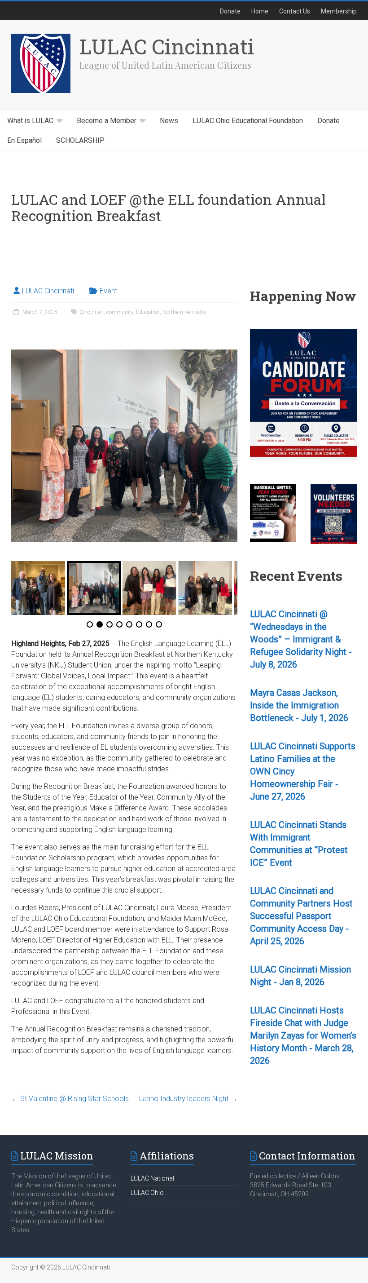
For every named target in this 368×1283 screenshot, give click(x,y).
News (169, 120)
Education (148, 312)
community (119, 312)
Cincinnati (91, 312)
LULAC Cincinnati (166, 46)
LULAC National (152, 1178)
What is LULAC (30, 120)
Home (259, 11)
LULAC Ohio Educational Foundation (248, 120)
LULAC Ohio (147, 1192)
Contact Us (294, 11)
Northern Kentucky (184, 312)
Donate (230, 11)
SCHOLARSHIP (80, 140)
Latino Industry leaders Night (188, 1098)
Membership (339, 11)
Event (108, 291)
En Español (24, 140)
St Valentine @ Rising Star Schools (70, 1098)
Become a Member (106, 120)
